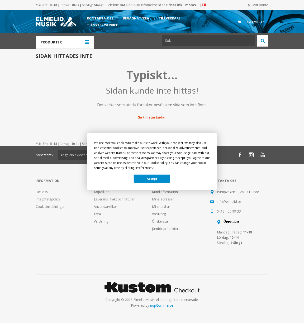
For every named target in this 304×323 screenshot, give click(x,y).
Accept (152, 179)
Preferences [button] (144, 168)
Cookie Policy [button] (158, 163)
